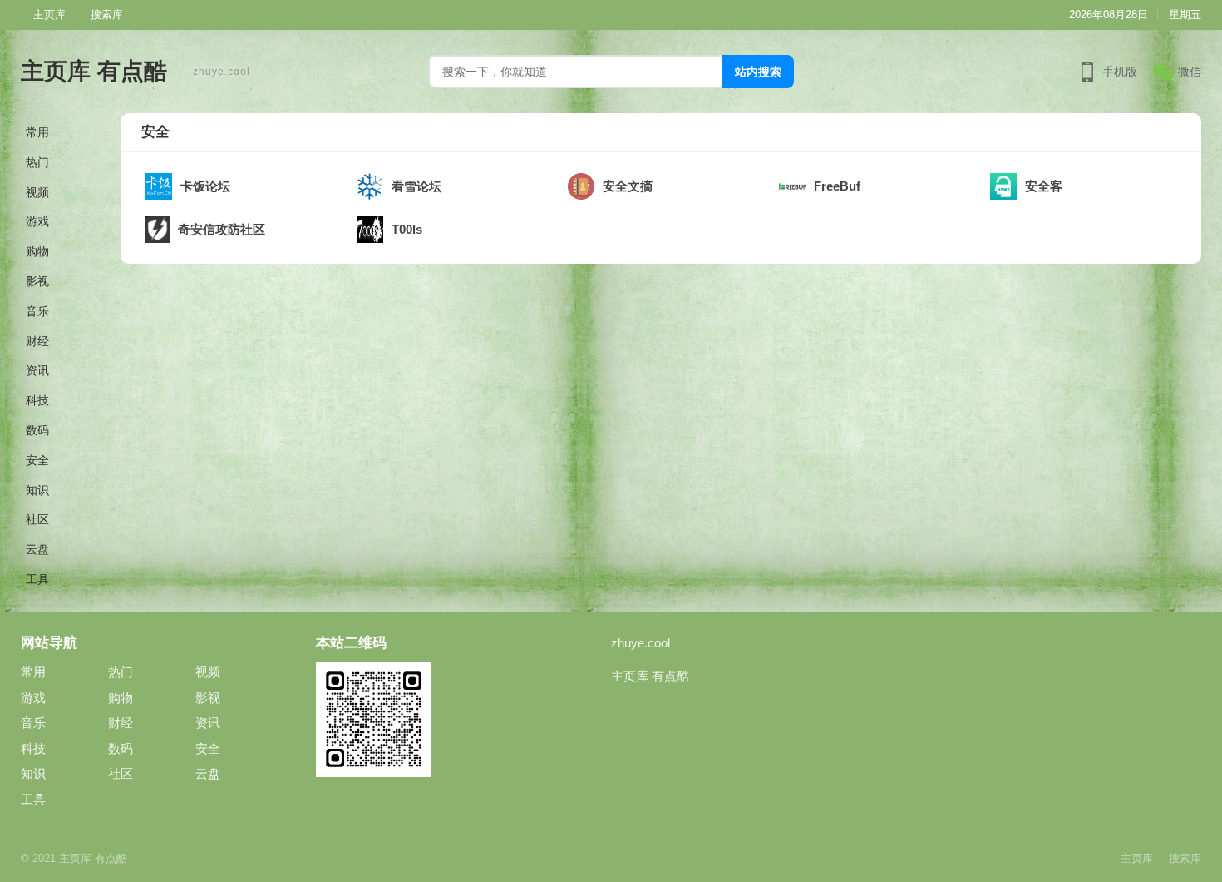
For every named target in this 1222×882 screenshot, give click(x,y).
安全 (37, 460)
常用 (37, 132)
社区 (37, 519)
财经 (37, 341)
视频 (37, 192)
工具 (37, 579)
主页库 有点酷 (94, 71)
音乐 (37, 311)
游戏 (37, 221)
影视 (37, 281)
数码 (37, 430)
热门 (37, 162)
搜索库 (107, 14)
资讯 (37, 370)
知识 (37, 490)
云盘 (37, 549)
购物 (37, 251)
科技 (37, 400)
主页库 (49, 14)
